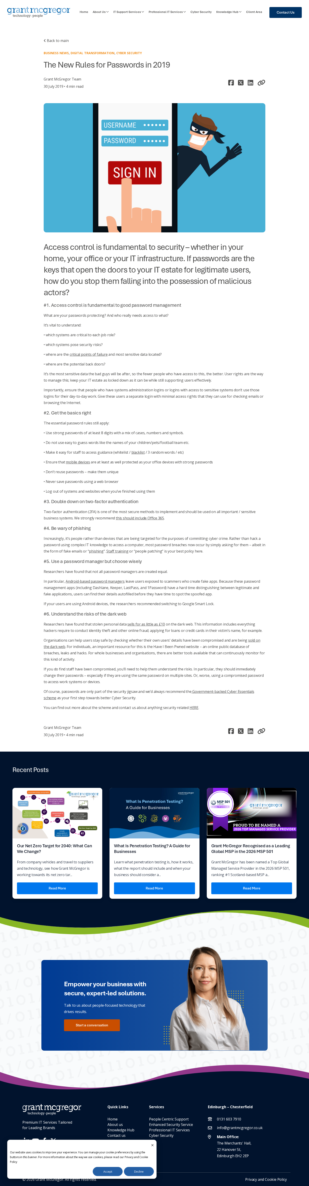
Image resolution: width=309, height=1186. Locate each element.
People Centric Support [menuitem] (169, 1119)
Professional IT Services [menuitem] (169, 1130)
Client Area (254, 12)
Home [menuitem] (112, 1119)
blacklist (138, 452)
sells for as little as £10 (146, 624)
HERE (194, 707)
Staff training (117, 551)
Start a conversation (92, 1025)
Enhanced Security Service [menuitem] (171, 1124)
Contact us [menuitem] (116, 1135)
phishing (96, 551)
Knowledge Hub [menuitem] (120, 1130)
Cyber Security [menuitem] (161, 1135)
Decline (139, 1172)
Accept (107, 1172)
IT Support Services (127, 12)
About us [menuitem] (115, 1124)
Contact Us (286, 12)
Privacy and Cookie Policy (266, 1179)
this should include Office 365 (140, 518)
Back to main (57, 40)
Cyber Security (201, 12)
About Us (99, 12)
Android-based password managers (95, 581)
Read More (57, 888)
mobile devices (78, 462)
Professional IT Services (166, 12)
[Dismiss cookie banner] (152, 1144)
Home (84, 12)
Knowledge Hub (227, 12)
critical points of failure (89, 354)
